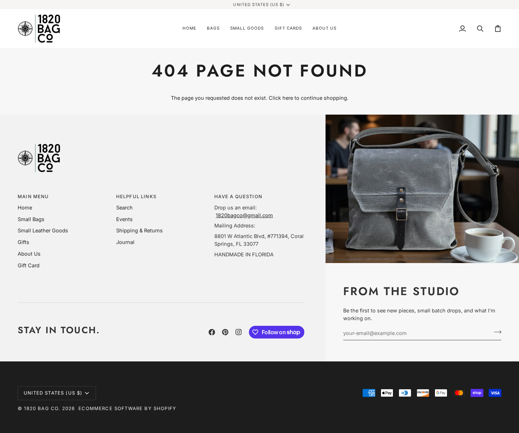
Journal (125, 242)
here (287, 98)
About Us (29, 254)
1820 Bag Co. (42, 408)
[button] (213, 28)
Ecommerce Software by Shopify (127, 408)
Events (124, 219)
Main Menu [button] (33, 196)
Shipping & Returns (139, 230)
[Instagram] (238, 332)
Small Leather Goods (43, 230)
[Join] (495, 332)
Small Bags (31, 219)
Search (124, 208)
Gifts (23, 242)
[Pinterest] (225, 332)
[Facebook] (212, 332)
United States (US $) (258, 4)
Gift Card (29, 265)
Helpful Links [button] (136, 196)
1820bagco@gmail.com (244, 215)
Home (25, 208)
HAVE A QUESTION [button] (238, 196)
